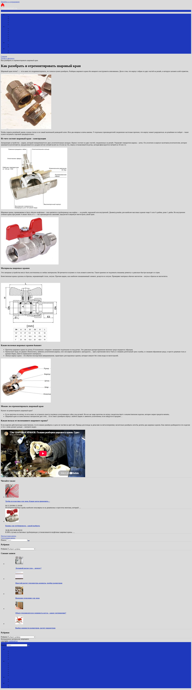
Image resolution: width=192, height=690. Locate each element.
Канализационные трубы (19, 47)
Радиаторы (14, 31)
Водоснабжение (11, 15)
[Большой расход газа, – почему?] (19, 564)
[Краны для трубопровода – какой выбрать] (12, 521)
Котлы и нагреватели (18, 29)
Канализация (10, 43)
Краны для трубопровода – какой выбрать (22, 526)
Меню (5, 11)
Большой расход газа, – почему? (28, 568)
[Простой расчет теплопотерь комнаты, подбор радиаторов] (19, 579)
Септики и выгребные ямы (20, 45)
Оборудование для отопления (21, 41)
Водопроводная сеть (17, 19)
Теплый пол (14, 37)
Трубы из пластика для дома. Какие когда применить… (27, 501)
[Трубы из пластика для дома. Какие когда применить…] (12, 497)
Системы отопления (17, 33)
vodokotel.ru (13, 641)
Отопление (9, 27)
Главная (4, 56)
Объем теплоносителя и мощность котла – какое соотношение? (40, 613)
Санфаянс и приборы (18, 17)
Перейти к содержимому (10, 2)
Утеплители (14, 51)
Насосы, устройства (17, 23)
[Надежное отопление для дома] (19, 594)
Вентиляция (14, 53)
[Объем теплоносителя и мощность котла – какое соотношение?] (19, 609)
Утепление (9, 49)
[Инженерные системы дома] (9, 9)
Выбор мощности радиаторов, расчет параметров (35, 628)
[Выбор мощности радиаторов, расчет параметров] (19, 624)
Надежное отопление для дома (27, 598)
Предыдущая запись (8, 536)
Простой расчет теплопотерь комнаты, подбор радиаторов (38, 583)
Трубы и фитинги (16, 25)
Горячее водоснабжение (19, 21)
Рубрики (4, 549)
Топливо (13, 39)
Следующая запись (8, 538)
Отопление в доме (17, 35)
